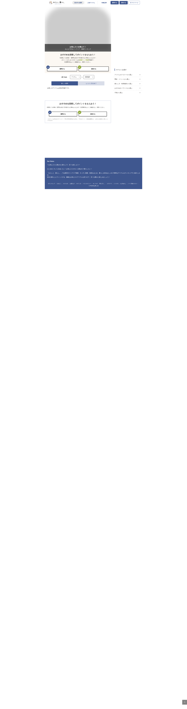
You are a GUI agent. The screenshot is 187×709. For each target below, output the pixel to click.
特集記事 (104, 3)
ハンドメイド (70, 461)
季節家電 (71, 468)
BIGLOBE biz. (93, 586)
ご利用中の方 (140, 582)
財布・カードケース (67, 445)
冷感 (118, 538)
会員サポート (142, 591)
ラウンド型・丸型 (81, 546)
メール (140, 589)
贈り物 (69, 453)
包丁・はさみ (69, 400)
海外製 (84, 531)
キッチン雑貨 (51, 400)
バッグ (58, 445)
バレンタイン (70, 490)
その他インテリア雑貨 (121, 393)
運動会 (73, 498)
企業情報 (114, 582)
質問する (114, 3)
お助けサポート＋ (39, 605)
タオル (85, 385)
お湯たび (72, 559)
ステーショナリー (52, 430)
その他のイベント (81, 498)
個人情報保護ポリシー (83, 623)
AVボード (112, 374)
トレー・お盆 (78, 400)
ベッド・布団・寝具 (121, 374)
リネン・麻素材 (80, 538)
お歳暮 (107, 487)
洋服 (87, 445)
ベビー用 (90, 507)
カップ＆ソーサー (77, 412)
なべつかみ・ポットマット (77, 423)
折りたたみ (101, 546)
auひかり (37, 592)
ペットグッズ (94, 445)
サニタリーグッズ (77, 385)
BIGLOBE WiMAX (39, 598)
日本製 (64, 531)
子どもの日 (58, 487)
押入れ (123, 516)
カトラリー (121, 412)
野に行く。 (102, 559)
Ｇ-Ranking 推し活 (93, 561)
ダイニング (69, 516)
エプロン (50, 404)
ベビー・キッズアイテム (54, 438)
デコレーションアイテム (89, 430)
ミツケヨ (116, 559)
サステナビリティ (119, 591)
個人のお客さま (36, 582)
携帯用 (50, 546)
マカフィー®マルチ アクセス (97, 609)
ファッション (51, 445)
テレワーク (101, 554)
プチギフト (56, 453)
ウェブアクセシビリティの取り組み (63, 623)
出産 (62, 498)
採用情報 (116, 597)
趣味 (50, 461)
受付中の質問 (78, 3)
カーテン (120, 423)
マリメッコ (71, 531)
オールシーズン (75, 479)
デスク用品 (61, 430)
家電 (50, 468)
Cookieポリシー (113, 623)
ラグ (114, 423)
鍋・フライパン (60, 400)
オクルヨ (65, 559)
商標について (73, 626)
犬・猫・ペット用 (81, 507)
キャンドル (60, 393)
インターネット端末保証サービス (44, 608)
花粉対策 (114, 554)
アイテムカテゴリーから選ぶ (123, 75)
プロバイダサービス (95, 594)
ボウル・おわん (67, 412)
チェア (86, 374)
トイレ (102, 516)
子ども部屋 (82, 516)
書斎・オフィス (131, 516)
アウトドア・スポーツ (59, 461)
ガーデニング (78, 461)
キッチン (56, 516)
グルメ (97, 461)
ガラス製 (50, 538)
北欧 (59, 531)
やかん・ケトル (87, 400)
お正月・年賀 (128, 487)
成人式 (50, 490)
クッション (80, 393)
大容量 (56, 546)
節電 (95, 554)
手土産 (75, 453)
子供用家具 (94, 438)
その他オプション (39, 616)
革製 (113, 538)
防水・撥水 (125, 538)
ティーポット (94, 412)
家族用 (73, 507)
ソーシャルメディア (120, 603)
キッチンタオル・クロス (62, 423)
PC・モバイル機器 (76, 430)
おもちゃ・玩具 (66, 438)
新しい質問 (64, 83)
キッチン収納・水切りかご (119, 400)
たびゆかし (123, 559)
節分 (56, 490)
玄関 (76, 516)
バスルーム (90, 516)
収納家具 (50, 378)
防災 (89, 554)
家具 (50, 374)
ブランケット (107, 423)
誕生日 (50, 498)
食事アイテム (80, 438)
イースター (51, 487)
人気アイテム (91, 3)
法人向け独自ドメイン (96, 613)
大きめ (67, 546)
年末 (121, 487)
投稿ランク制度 (84, 60)
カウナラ (109, 559)
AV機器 (77, 468)
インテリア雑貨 (52, 393)
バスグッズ (91, 385)
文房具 (68, 430)
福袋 (135, 487)
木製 (56, 538)
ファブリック (51, 423)
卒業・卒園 (94, 490)
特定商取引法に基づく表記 (39, 626)
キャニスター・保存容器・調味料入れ (102, 400)
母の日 (65, 487)
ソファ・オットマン (59, 374)
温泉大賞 (68, 589)
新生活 (101, 490)
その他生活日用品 (100, 385)
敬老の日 (88, 487)
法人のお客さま (91, 582)
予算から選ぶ (119, 93)
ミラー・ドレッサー (133, 374)
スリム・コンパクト (91, 538)
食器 (50, 412)
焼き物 (89, 531)
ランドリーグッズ (66, 385)
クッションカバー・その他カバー (93, 423)
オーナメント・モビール (107, 393)
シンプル (72, 554)
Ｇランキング (51, 559)
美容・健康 (104, 461)
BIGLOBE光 (37, 589)
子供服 (87, 438)
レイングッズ (108, 445)
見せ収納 (66, 554)
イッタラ (78, 531)
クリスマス (114, 487)
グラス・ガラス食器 (104, 412)
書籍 (91, 461)
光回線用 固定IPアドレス (96, 597)
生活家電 (56, 468)
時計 (67, 393)
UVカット (106, 538)
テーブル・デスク (70, 374)
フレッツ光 (92, 591)
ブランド (116, 589)
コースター (114, 412)
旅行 (116, 461)
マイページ (135, 3)
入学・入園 (87, 490)
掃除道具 (58, 385)
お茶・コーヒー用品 (133, 400)
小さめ (73, 546)
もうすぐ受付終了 (91, 83)
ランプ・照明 (79, 374)
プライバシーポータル (99, 623)
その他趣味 (129, 461)
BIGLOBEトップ (84, 626)
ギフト (50, 453)
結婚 (56, 498)
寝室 (50, 516)
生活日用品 (51, 385)
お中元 (82, 487)
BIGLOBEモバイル (39, 595)
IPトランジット (93, 606)
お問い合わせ (35, 623)
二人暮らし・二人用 (65, 507)
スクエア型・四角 (92, 546)
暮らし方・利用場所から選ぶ (123, 84)
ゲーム (122, 461)
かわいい (50, 554)
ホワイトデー (79, 490)
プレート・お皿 (58, 412)
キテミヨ (78, 559)
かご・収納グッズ (89, 393)
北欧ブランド (51, 531)
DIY (86, 461)
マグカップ (86, 412)
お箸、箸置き (129, 412)
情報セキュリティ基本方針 (58, 626)
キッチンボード (94, 374)
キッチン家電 (63, 468)
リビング (62, 516)
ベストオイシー (87, 559)
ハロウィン (95, 487)
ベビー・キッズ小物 (104, 438)
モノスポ (95, 559)
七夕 (77, 487)
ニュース (116, 594)
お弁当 (136, 412)
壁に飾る (117, 516)
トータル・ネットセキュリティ (43, 611)
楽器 (111, 461)
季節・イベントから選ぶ (122, 79)
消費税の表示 (46, 623)
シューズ (101, 445)
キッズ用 (96, 507)
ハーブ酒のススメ (132, 559)
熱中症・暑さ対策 (81, 554)
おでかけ (50, 520)
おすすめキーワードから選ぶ (123, 88)
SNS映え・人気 (58, 554)
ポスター (73, 393)
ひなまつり (62, 490)
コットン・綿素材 (70, 538)
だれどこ (59, 559)
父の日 (70, 487)
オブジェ (97, 393)
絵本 (73, 438)
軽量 (62, 546)
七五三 (102, 487)
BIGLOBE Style (118, 600)
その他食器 (51, 415)
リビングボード (104, 374)
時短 (108, 554)
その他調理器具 (58, 404)
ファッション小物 (78, 445)
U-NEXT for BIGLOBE (40, 614)
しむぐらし (69, 592)
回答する (123, 3)
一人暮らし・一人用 (53, 507)
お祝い (63, 453)
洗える (100, 538)
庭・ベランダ (109, 516)
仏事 (68, 498)
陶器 (62, 538)
